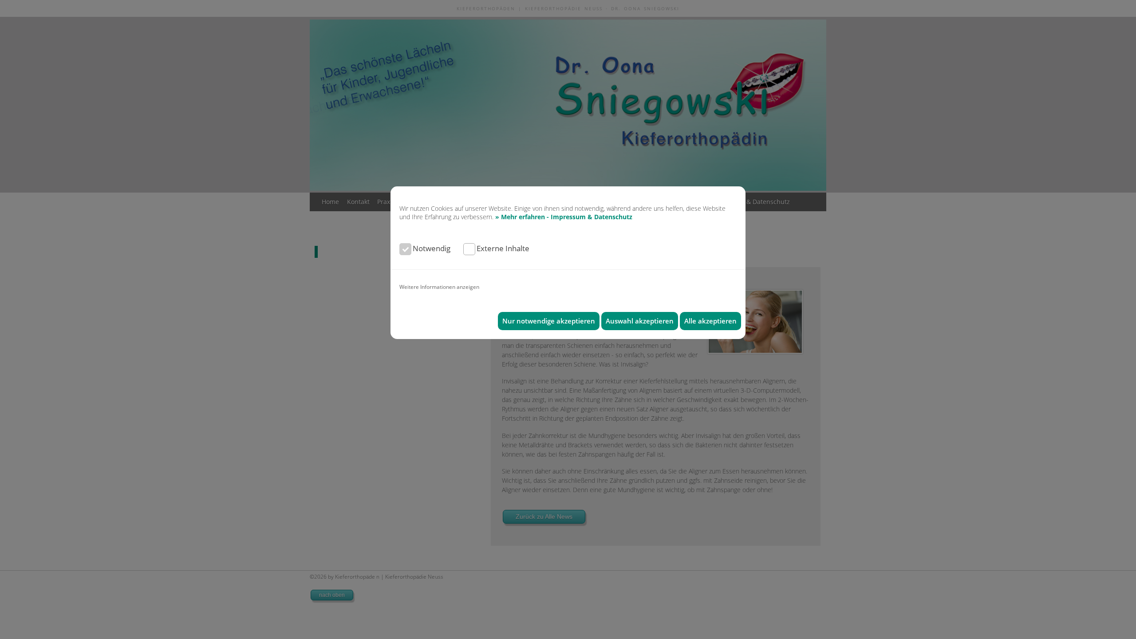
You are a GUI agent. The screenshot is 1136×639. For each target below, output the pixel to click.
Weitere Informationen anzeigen (439, 286)
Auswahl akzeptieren (640, 321)
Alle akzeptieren (710, 321)
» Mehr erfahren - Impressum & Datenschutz (563, 217)
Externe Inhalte (503, 248)
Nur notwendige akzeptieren (548, 321)
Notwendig (431, 248)
